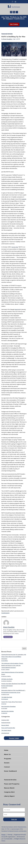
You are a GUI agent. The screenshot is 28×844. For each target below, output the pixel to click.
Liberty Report (9, 796)
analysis (24, 199)
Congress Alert (5, 720)
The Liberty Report (6, 730)
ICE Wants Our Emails (7, 679)
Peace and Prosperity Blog (8, 728)
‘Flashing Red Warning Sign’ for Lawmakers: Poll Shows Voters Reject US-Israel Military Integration (13, 656)
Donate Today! (14, 738)
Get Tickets (14, 24)
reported (17, 309)
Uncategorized (5, 733)
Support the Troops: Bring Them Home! (11, 702)
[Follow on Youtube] (17, 12)
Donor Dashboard (10, 771)
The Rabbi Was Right (6, 697)
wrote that (15, 247)
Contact (7, 767)
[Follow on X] (14, 12)
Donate (6, 763)
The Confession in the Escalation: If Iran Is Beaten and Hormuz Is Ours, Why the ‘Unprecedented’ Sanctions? (12, 665)
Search (24, 648)
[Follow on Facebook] (11, 12)
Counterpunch (5, 613)
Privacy (3, 834)
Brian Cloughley (7, 39)
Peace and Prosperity (11, 784)
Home (6, 750)
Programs (7, 758)
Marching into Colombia (7, 711)
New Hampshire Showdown (8, 706)
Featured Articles (7, 34)
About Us (7, 754)
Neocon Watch (5, 725)
